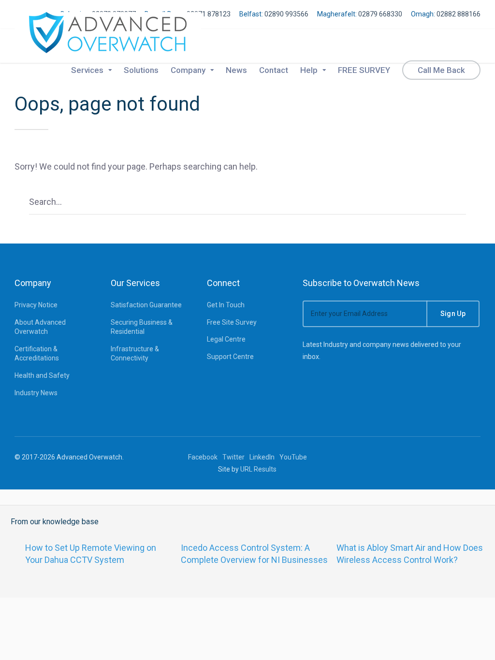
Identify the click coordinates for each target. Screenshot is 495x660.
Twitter (233, 457)
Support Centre (230, 356)
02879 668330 (380, 14)
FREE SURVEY (364, 70)
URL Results (258, 469)
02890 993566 (286, 14)
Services (87, 70)
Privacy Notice (36, 305)
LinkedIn (262, 457)
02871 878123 (209, 14)
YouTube (293, 457)
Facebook (203, 457)
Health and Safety (42, 375)
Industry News (36, 393)
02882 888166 (458, 14)
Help (309, 70)
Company (188, 70)
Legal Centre (226, 339)
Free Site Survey (232, 322)
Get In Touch (226, 305)
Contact (273, 70)
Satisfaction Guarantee (146, 305)
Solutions (141, 70)
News (236, 70)
